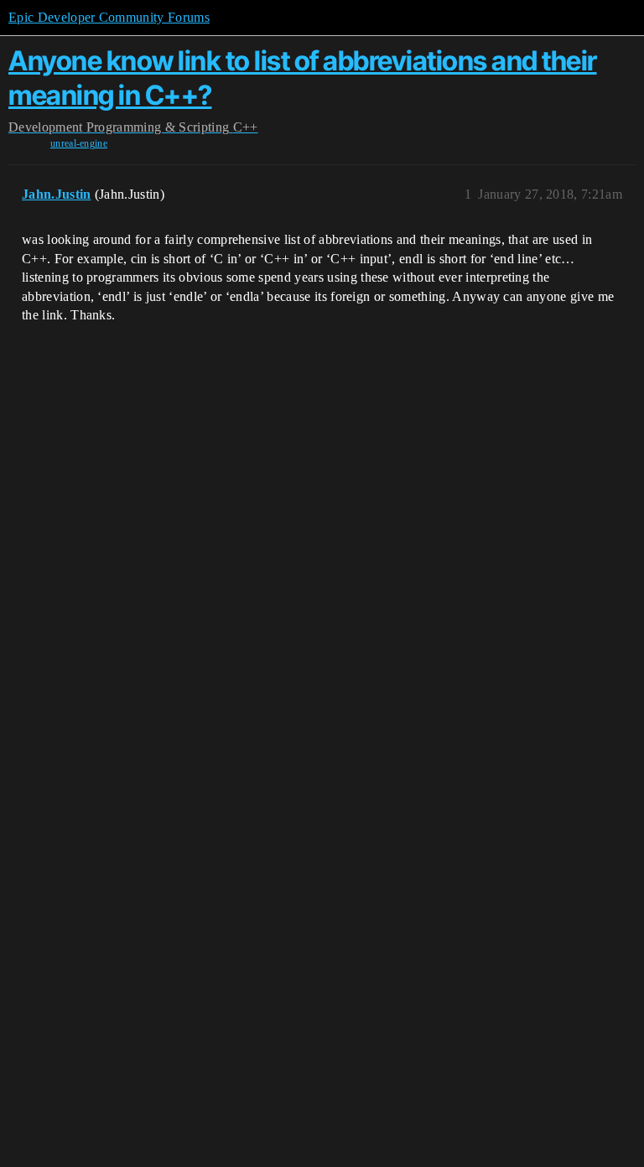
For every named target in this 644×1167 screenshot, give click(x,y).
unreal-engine (78, 143)
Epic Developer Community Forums (109, 17)
